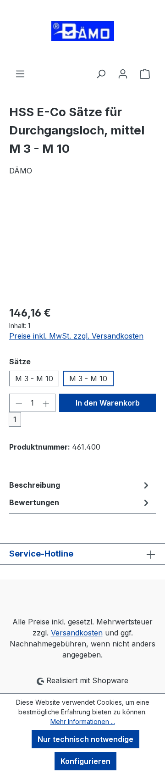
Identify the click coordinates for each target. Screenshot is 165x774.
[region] (82, 246)
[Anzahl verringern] (18, 403)
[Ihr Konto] (123, 73)
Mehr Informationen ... (82, 721)
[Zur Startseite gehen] (82, 34)
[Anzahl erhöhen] (46, 403)
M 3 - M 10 (34, 378)
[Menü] (20, 73)
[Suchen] (101, 73)
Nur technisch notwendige (85, 739)
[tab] (80, 485)
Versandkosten (77, 632)
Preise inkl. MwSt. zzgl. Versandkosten (76, 335)
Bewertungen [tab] (34, 502)
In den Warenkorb (108, 402)
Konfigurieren (85, 761)
